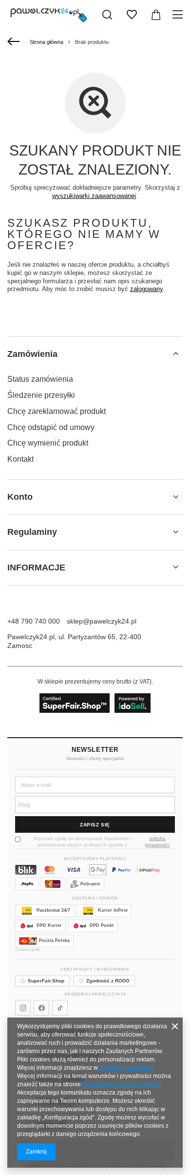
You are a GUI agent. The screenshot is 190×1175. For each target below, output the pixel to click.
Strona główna (46, 42)
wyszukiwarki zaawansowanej (94, 195)
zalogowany (146, 289)
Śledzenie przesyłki (41, 395)
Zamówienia (32, 354)
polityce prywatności (126, 1067)
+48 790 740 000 (33, 621)
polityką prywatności (157, 841)
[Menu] (179, 14)
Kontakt (20, 459)
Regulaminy (32, 532)
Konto (20, 497)
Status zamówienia (40, 379)
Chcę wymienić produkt (47, 443)
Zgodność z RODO (108, 980)
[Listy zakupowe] (131, 14)
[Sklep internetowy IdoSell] (95, 703)
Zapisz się (95, 824)
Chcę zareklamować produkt (56, 411)
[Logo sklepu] (48, 14)
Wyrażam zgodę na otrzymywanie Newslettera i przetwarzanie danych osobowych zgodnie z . (104, 841)
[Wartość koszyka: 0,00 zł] (156, 14)
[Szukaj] (107, 14)
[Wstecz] (15, 42)
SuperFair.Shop (46, 980)
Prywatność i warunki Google (120, 1084)
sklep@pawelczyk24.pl (101, 621)
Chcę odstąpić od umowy (51, 427)
